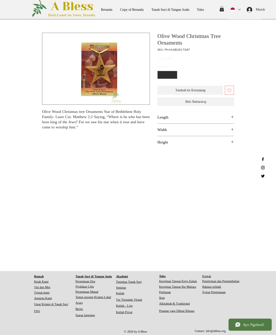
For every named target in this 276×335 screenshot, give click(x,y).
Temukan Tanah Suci (129, 282)
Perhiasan (165, 292)
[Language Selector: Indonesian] (235, 9)
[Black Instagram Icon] (262, 167)
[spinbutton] (167, 75)
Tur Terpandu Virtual (129, 299)
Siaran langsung (85, 315)
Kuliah (120, 293)
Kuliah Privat (124, 312)
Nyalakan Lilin (84, 286)
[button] (222, 8)
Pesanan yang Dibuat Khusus (176, 311)
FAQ (37, 311)
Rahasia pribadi (211, 286)
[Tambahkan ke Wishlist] (229, 90)
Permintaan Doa (85, 281)
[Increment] (174, 75)
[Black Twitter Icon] (262, 176)
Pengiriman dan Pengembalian (220, 281)
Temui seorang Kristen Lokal (93, 297)
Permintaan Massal (86, 291)
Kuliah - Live (124, 305)
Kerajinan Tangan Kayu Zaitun (178, 281)
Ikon (162, 297)
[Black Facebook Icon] (262, 159)
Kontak (206, 276)
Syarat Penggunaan (214, 292)
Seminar (121, 287)
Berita (79, 309)
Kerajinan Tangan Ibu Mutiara (177, 286)
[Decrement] (160, 75)
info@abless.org (216, 331)
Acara (79, 302)
